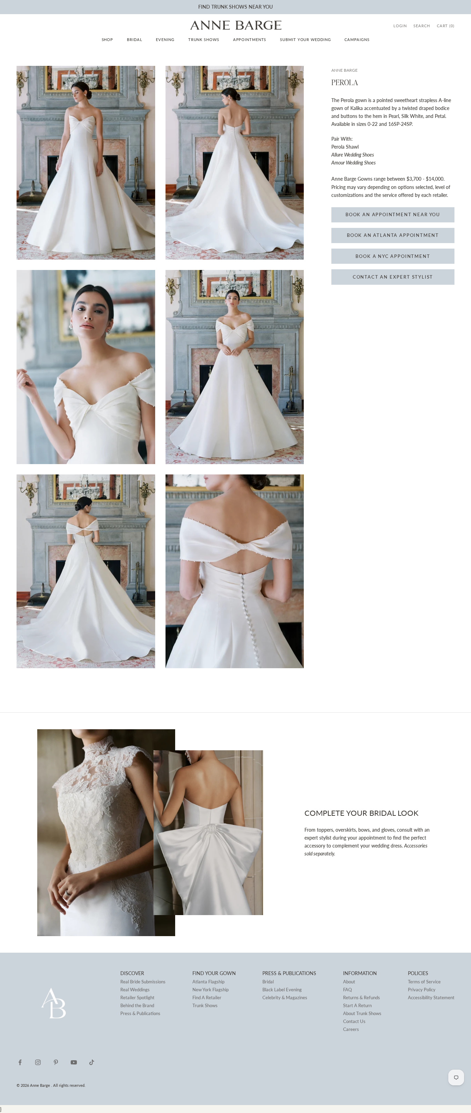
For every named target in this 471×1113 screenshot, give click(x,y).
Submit (195, 7)
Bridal (134, 39)
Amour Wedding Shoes (353, 163)
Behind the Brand (137, 1005)
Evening (165, 39)
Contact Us (354, 1021)
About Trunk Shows (362, 1013)
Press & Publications (140, 1013)
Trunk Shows (203, 39)
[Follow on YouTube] (73, 1062)
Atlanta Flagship (208, 981)
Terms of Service (424, 981)
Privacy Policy (421, 989)
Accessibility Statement (431, 997)
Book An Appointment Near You (392, 215)
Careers (351, 1029)
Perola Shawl (345, 147)
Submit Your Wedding (305, 39)
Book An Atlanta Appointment (393, 235)
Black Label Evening (282, 989)
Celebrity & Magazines (284, 997)
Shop (107, 39)
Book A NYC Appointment (392, 256)
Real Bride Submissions (143, 981)
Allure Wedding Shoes (352, 155)
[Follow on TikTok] (91, 1062)
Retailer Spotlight (137, 997)
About (349, 981)
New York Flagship (210, 989)
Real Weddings (135, 989)
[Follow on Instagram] (37, 1062)
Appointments (250, 39)
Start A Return (357, 1005)
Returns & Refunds (361, 997)
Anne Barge (344, 70)
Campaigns (356, 39)
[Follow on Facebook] (20, 1062)
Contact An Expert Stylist (393, 277)
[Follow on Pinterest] (55, 1062)
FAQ (347, 989)
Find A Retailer (206, 997)
